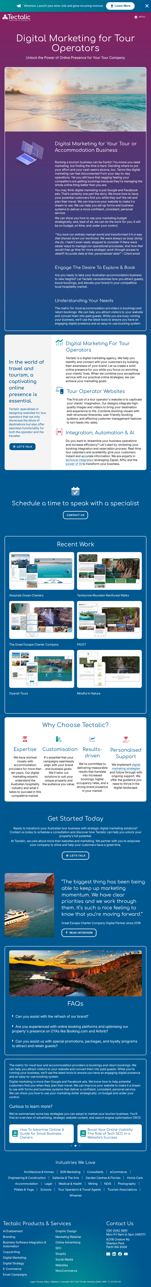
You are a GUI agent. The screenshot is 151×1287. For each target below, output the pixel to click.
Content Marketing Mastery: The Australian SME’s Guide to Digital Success (112, 1133)
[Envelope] (108, 1254)
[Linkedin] (114, 1254)
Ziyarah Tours (18, 693)
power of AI (74, 464)
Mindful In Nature (88, 693)
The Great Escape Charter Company (34, 644)
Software (55, 1282)
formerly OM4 (94, 1282)
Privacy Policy (42, 1282)
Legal (32, 1282)
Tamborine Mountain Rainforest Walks (103, 595)
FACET (81, 644)
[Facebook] (120, 1254)
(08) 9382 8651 (116, 1230)
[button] (76, 705)
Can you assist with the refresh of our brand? (51, 1016)
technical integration (80, 460)
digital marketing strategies (126, 766)
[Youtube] (126, 1254)
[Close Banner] (147, 6)
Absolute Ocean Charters (26, 595)
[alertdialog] (75, 6)
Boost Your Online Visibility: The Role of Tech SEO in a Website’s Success (42, 1133)
